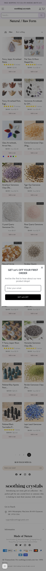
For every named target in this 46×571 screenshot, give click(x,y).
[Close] (42, 267)
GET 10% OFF (23, 297)
